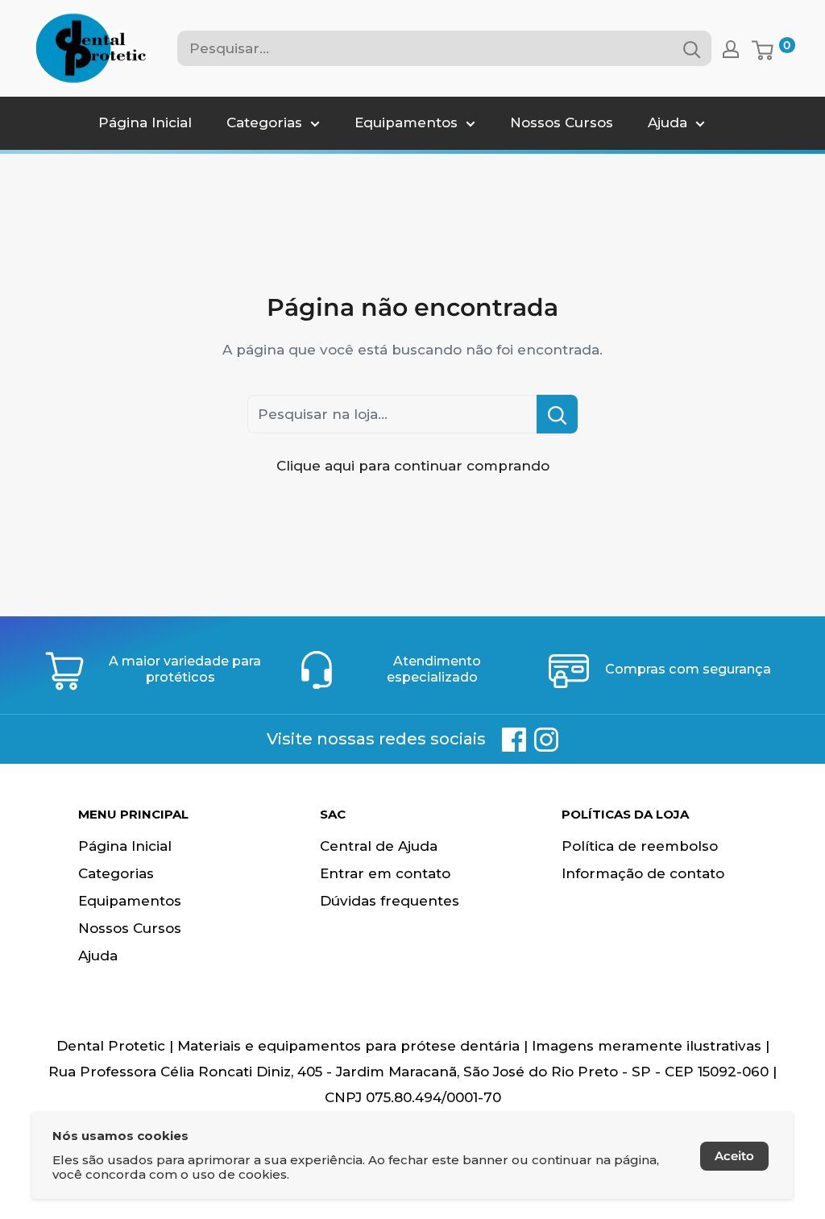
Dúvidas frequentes (389, 901)
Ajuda (667, 122)
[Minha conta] (731, 48)
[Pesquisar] (691, 48)
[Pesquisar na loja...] (557, 414)
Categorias (264, 122)
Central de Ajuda (378, 846)
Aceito (734, 1155)
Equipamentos (406, 122)
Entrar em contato (385, 873)
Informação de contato (643, 873)
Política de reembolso (640, 846)
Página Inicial (145, 122)
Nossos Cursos (561, 122)
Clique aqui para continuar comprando (412, 466)
